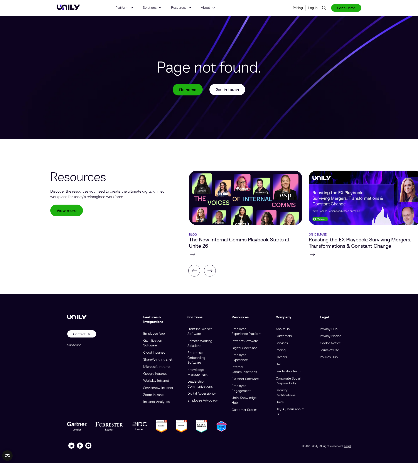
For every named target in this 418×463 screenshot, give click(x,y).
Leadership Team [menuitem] (288, 371)
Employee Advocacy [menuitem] (202, 400)
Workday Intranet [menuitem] (156, 380)
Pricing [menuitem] (298, 7)
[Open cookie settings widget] (7, 455)
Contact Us (81, 334)
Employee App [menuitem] (154, 333)
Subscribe (74, 345)
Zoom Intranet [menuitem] (154, 394)
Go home (187, 89)
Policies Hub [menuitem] (329, 357)
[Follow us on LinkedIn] (71, 446)
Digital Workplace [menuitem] (244, 348)
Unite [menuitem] (280, 402)
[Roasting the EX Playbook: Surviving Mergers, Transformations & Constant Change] (245, 254)
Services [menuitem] (282, 343)
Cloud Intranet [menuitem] (154, 352)
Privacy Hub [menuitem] (328, 329)
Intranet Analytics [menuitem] (156, 401)
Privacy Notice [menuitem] (330, 336)
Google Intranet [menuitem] (155, 373)
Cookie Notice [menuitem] (330, 343)
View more (67, 210)
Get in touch (227, 89)
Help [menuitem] (279, 364)
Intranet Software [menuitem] (245, 341)
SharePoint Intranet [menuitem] (157, 359)
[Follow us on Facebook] (80, 446)
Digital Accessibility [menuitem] (201, 393)
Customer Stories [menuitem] (244, 409)
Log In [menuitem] (313, 7)
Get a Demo (346, 8)
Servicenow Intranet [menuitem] (158, 387)
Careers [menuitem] (281, 357)
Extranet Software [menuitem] (245, 379)
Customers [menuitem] (284, 336)
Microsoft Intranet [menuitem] (156, 366)
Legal (347, 446)
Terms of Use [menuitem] (329, 350)
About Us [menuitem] (283, 329)
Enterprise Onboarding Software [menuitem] (196, 357)
